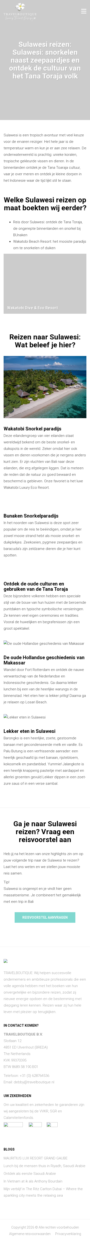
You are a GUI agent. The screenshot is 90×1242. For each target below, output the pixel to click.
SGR (53, 1111)
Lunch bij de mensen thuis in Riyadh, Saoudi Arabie (44, 1166)
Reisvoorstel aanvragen (45, 917)
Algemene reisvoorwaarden (30, 1234)
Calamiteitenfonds (18, 1117)
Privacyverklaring (68, 1234)
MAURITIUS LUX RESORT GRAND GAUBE (35, 1158)
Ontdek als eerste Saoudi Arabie (30, 1173)
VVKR (44, 1111)
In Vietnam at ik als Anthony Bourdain (33, 1181)
